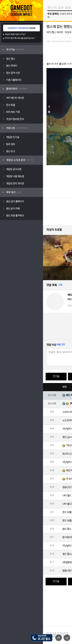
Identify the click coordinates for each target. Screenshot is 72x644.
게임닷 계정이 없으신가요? (15, 34)
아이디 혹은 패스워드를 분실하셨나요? (20, 38)
